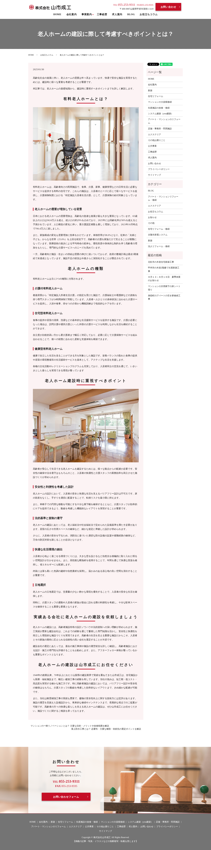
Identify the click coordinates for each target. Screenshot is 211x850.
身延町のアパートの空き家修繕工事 (164, 297)
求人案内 (117, 14)
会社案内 (71, 14)
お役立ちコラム (149, 14)
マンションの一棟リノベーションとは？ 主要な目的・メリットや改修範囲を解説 (70, 726)
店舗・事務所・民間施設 (160, 128)
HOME (57, 14)
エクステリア (154, 134)
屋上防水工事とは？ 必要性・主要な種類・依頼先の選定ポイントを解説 (106, 729)
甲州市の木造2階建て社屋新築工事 (163, 269)
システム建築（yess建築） (160, 113)
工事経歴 (102, 14)
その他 (151, 223)
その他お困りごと (156, 140)
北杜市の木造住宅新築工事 (161, 262)
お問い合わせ (168, 7)
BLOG (131, 14)
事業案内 (87, 14)
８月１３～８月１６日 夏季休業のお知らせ (164, 279)
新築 (150, 90)
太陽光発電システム (157, 235)
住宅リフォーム (155, 96)
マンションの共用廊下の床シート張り (164, 288)
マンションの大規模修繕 (160, 102)
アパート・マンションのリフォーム (164, 121)
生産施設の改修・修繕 (159, 108)
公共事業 (152, 146)
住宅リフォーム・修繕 (159, 229)
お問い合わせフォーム (66, 796)
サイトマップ (154, 175)
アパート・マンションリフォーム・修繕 (163, 198)
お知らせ (152, 217)
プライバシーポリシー (159, 169)
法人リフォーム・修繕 (159, 246)
